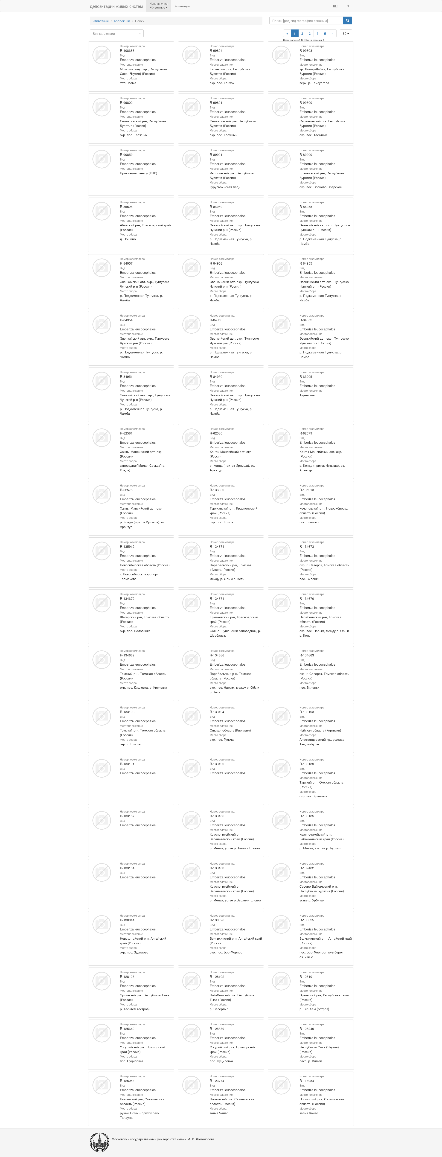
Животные (101, 20)
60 (345, 33)
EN (346, 6)
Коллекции (182, 6)
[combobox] (117, 33)
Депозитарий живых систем (116, 6)
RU (335, 6)
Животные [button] (157, 7)
